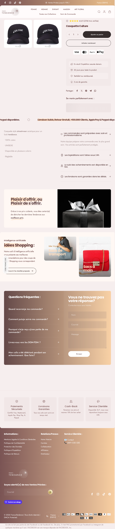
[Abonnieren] (50, 491)
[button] (6, 264)
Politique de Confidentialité (14, 442)
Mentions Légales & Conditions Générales (19, 439)
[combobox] (104, 2)
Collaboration (46, 446)
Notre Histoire (46, 439)
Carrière (44, 442)
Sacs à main (88, 267)
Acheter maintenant (87, 43)
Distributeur (45, 453)
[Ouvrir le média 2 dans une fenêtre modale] (46, 33)
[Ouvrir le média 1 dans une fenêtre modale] (17, 33)
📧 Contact (69, 439)
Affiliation (44, 449)
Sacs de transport (56, 251)
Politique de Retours (11, 453)
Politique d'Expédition (12, 449)
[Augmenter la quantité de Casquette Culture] (76, 34)
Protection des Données (13, 446)
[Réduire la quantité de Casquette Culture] (67, 34)
